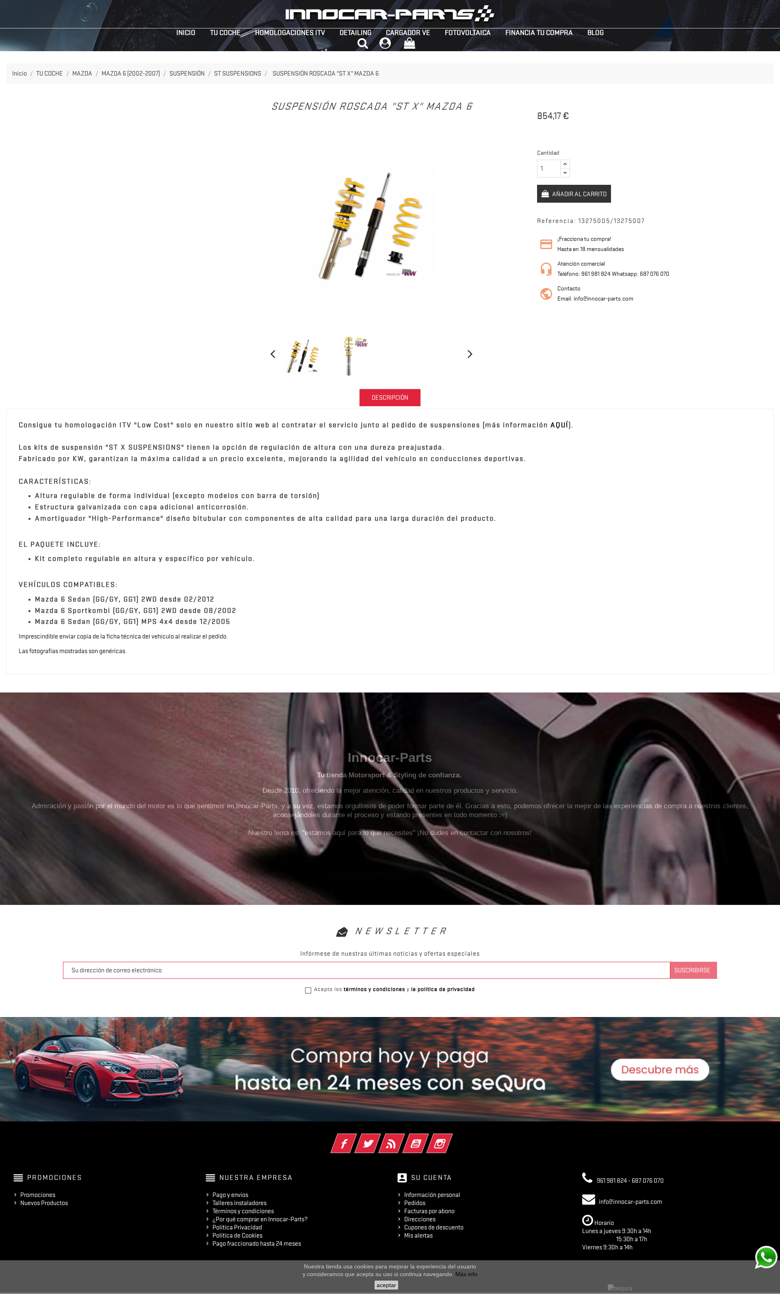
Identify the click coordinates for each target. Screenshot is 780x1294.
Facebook (354, 1138)
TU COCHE (225, 32)
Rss (402, 1138)
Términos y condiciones (243, 1211)
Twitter (378, 1138)
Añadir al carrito (579, 194)
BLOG (595, 32)
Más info (466, 1274)
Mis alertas (418, 1235)
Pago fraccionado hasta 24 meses (256, 1243)
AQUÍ (559, 425)
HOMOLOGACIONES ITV (290, 32)
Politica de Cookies (237, 1235)
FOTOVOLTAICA (468, 32)
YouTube (426, 1138)
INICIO (185, 32)
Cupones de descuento (434, 1227)
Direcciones (420, 1219)
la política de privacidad (443, 989)
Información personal (432, 1195)
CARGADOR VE (408, 32)
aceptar (386, 1285)
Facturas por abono (429, 1211)
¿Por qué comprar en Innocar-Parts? (260, 1219)
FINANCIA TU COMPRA (539, 32)
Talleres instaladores (239, 1203)
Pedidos (414, 1203)
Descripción (390, 397)
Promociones (37, 1195)
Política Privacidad (237, 1227)
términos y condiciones (374, 989)
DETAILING (355, 32)
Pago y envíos (230, 1195)
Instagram (450, 1138)
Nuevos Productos (44, 1203)
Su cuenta (431, 1177)
